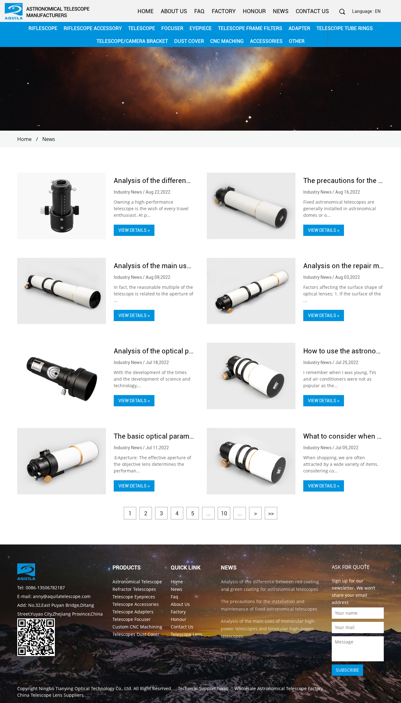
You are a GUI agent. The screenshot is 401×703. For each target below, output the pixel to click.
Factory (224, 11)
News (281, 11)
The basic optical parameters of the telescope (185, 436)
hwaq (223, 688)
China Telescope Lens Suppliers (50, 695)
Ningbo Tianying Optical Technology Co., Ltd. (85, 688)
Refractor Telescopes (134, 589)
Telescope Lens (186, 634)
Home (146, 11)
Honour (254, 11)
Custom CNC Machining (137, 627)
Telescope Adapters (133, 612)
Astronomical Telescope (137, 582)
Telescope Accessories (135, 604)
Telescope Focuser (131, 619)
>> (271, 513)
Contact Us (312, 11)
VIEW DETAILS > (134, 230)
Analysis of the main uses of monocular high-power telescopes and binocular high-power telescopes (268, 628)
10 (224, 513)
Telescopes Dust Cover (135, 634)
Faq (199, 11)
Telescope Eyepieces (133, 597)
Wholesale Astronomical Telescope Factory (278, 688)
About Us (174, 11)
